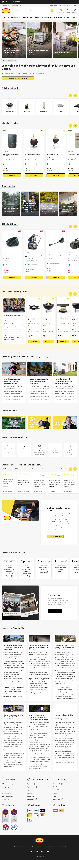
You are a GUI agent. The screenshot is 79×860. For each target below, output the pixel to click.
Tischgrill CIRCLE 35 (62, 318)
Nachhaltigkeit (56, 790)
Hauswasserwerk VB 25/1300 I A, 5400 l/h (33, 255)
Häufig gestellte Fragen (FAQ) (9, 796)
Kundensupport (10, 779)
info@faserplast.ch (8, 1)
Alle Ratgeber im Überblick (45, 357)
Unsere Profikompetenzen (39, 779)
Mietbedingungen (30, 846)
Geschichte (56, 793)
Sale (73, 17)
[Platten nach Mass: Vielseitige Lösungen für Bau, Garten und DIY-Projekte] (39, 667)
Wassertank (24, 17)
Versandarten (61, 805)
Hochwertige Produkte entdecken (18, 78)
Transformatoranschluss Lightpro (55, 255)
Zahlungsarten (35, 805)
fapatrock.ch (30, 790)
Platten (4, 17)
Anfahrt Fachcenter (14, 5)
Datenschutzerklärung (61, 846)
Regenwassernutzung (14, 17)
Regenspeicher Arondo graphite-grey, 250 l (11, 155)
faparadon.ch (30, 799)
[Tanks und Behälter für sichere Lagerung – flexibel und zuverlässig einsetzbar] (65, 737)
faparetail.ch (30, 793)
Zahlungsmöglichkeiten (8, 787)
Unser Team (56, 787)
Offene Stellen (56, 799)
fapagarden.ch (31, 787)
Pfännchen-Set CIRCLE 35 (32, 318)
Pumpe (31, 17)
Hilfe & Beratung (5, 5)
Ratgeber (21, 5)
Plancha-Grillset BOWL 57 (47, 318)
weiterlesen (5, 486)
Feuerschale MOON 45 (52, 154)
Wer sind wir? (56, 783)
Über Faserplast (62, 779)
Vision (54, 796)
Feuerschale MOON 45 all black (33, 154)
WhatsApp (25, 1)
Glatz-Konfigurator (53, 5)
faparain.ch (30, 783)
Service (68, 17)
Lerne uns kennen (55, 610)
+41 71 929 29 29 (18, 1)
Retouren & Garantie (7, 799)
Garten (37, 17)
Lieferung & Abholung (7, 783)
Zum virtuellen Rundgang (55, 536)
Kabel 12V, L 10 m (7, 255)
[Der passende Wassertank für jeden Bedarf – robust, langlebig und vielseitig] (14, 667)
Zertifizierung (10, 805)
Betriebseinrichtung (59, 17)
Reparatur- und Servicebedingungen (45, 846)
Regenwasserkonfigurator (64, 5)
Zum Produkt (12, 175)
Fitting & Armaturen (46, 17)
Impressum (15, 846)
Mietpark (75, 5)
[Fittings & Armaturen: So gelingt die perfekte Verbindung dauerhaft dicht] (14, 737)
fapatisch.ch (30, 796)
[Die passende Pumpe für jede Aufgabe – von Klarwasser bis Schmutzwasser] (65, 667)
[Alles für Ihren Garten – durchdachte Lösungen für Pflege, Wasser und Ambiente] (39, 737)
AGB (22, 846)
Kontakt (4, 790)
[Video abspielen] (14, 423)
